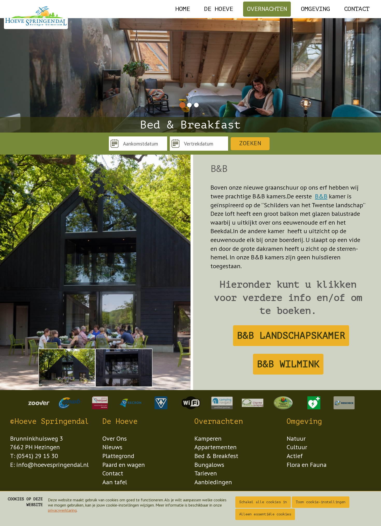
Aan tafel (114, 482)
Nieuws (112, 447)
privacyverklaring (62, 510)
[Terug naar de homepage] (36, 16)
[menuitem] (183, 9)
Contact (356, 8)
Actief (295, 456)
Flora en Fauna (307, 465)
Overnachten (267, 8)
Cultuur (297, 447)
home (182, 8)
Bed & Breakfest (216, 456)
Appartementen (215, 447)
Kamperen (208, 438)
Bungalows (209, 465)
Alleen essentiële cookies (265, 514)
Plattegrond (118, 456)
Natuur (296, 438)
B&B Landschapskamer (291, 335)
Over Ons (114, 438)
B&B (321, 196)
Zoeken (250, 143)
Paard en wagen (123, 465)
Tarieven (205, 473)
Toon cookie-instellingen (320, 502)
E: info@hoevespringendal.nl (49, 465)
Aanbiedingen (213, 482)
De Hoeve (218, 8)
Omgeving (315, 8)
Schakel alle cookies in (263, 502)
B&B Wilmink (288, 364)
